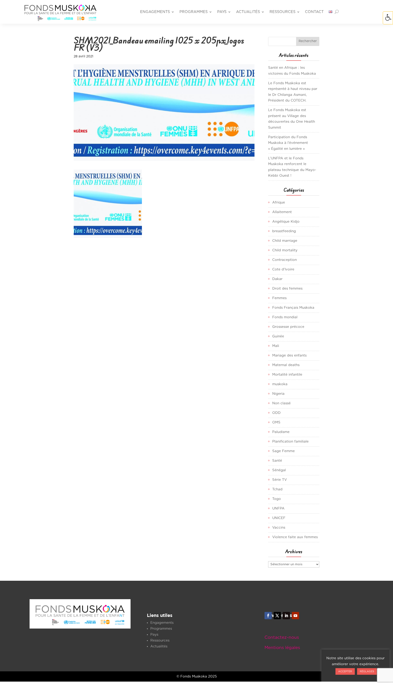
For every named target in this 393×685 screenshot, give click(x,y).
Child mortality (284, 250)
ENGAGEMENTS (155, 12)
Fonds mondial (284, 317)
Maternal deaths (286, 365)
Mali (275, 346)
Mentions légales (282, 648)
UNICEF (278, 518)
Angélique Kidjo (286, 221)
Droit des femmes (287, 288)
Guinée (278, 336)
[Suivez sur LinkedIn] (286, 615)
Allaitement (282, 212)
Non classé (281, 403)
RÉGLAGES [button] (367, 671)
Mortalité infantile (287, 374)
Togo (276, 499)
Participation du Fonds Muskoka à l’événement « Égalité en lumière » (288, 142)
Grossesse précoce (288, 326)
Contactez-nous (282, 637)
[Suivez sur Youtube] (295, 615)
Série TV (279, 479)
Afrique (278, 202)
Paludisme (281, 432)
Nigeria (278, 393)
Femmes (279, 298)
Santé (277, 460)
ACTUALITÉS (248, 12)
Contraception (284, 260)
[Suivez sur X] (277, 615)
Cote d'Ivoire (283, 269)
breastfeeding (284, 231)
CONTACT (314, 12)
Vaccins (278, 527)
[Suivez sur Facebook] (268, 615)
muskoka (279, 384)
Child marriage (284, 240)
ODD (276, 413)
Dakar (277, 279)
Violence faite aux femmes (295, 537)
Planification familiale (290, 441)
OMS (276, 422)
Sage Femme (283, 451)
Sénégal (279, 470)
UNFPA (278, 508)
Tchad (277, 489)
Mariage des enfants (289, 355)
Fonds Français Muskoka (293, 307)
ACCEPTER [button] (345, 671)
